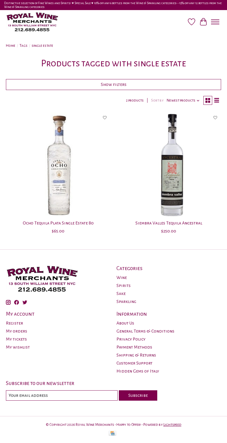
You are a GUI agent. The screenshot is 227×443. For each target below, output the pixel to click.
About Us (125, 323)
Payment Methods (134, 347)
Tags (23, 46)
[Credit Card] (112, 434)
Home (10, 46)
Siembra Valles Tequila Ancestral (168, 223)
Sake (121, 293)
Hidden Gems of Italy (137, 371)
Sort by (157, 100)
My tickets (16, 339)
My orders (16, 331)
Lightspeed (172, 425)
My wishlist (18, 347)
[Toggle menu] (215, 22)
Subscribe (138, 395)
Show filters (114, 84)
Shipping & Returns (136, 355)
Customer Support (134, 363)
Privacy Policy (130, 339)
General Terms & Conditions (145, 331)
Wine (121, 277)
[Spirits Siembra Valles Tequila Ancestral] (168, 164)
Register (14, 323)
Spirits (123, 285)
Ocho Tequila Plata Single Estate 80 (58, 223)
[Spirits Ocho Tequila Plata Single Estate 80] (58, 164)
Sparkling (126, 301)
